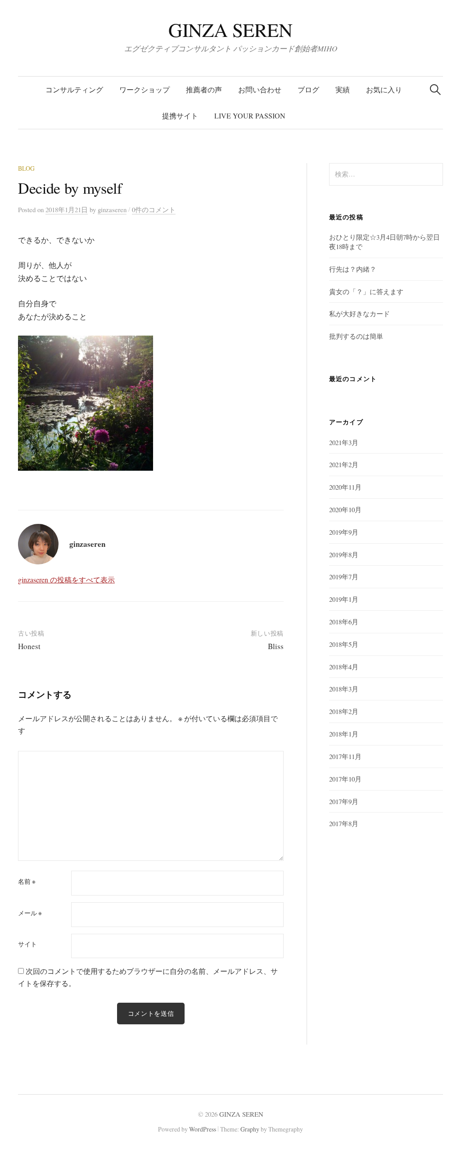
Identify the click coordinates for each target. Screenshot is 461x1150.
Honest (29, 646)
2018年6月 (343, 621)
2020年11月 (345, 486)
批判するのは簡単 (356, 336)
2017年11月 (345, 756)
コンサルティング (74, 89)
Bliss (276, 646)
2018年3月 (343, 688)
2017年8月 (343, 823)
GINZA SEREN (230, 29)
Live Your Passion (249, 115)
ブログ (308, 89)
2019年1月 (343, 599)
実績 (342, 89)
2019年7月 (343, 576)
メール (30, 913)
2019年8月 (343, 554)
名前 (27, 881)
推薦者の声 (204, 89)
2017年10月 (345, 778)
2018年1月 (343, 733)
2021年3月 (343, 442)
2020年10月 (345, 509)
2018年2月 (343, 711)
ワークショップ (144, 89)
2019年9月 (343, 531)
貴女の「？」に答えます (366, 291)
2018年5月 (343, 644)
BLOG (26, 168)
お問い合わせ (259, 89)
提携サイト (180, 115)
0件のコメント (154, 209)
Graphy (249, 1129)
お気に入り (384, 89)
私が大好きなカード (359, 313)
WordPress (202, 1129)
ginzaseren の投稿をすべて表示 (66, 579)
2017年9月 (343, 801)
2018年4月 (343, 666)
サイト (27, 944)
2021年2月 (343, 464)
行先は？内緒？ (352, 268)
